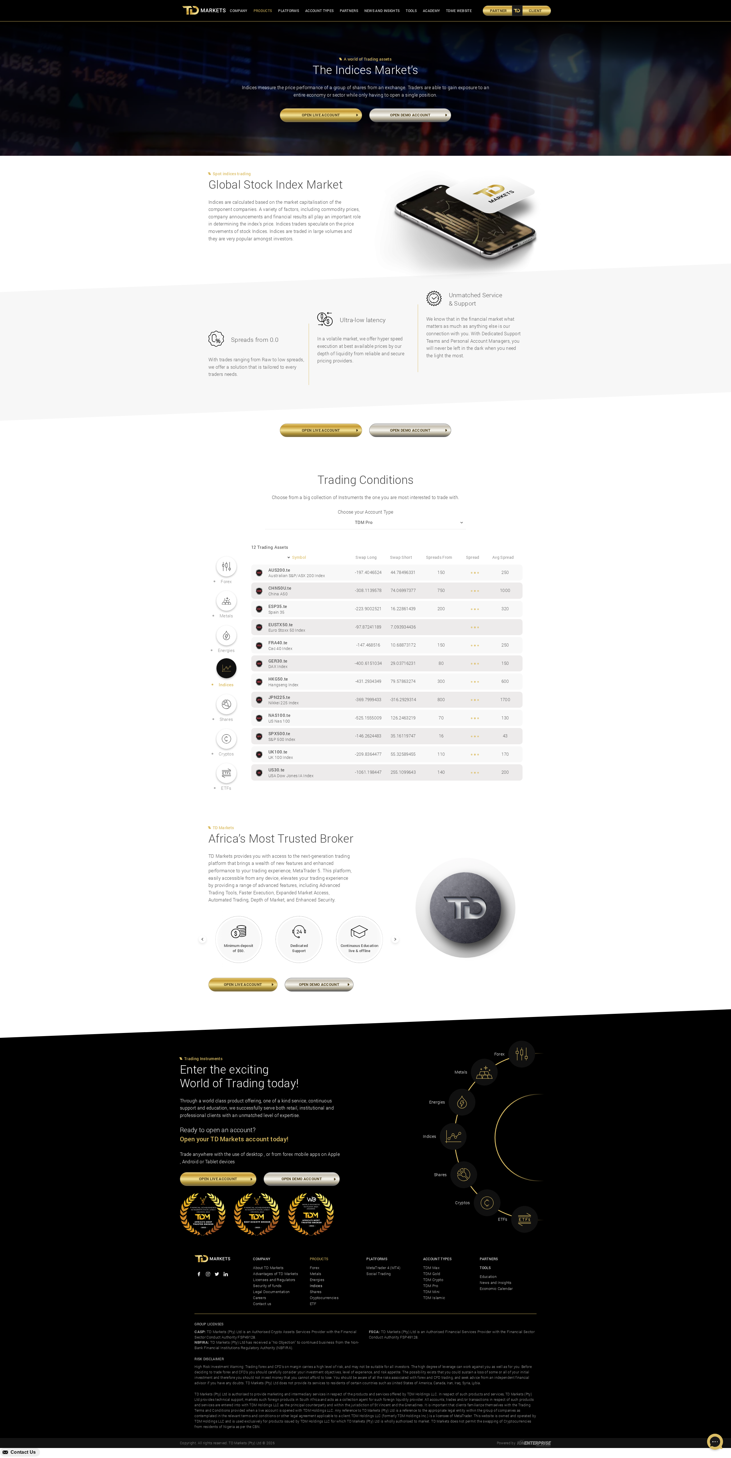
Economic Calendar (496, 1288)
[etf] (524, 1219)
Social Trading (378, 1273)
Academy (431, 10)
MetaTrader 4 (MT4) (383, 1267)
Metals (316, 1273)
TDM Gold (431, 1273)
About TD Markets (268, 1267)
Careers (259, 1297)
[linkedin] (225, 1275)
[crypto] (487, 1202)
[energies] (462, 1102)
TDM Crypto (433, 1279)
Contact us (262, 1303)
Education (488, 1276)
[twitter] (216, 1275)
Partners (349, 10)
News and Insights (381, 10)
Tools (411, 10)
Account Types (319, 10)
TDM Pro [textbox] (364, 522)
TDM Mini (431, 1291)
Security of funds (267, 1285)
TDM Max (431, 1267)
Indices (316, 1285)
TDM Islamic (434, 1297)
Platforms (288, 10)
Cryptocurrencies (324, 1297)
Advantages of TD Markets (275, 1273)
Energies (317, 1279)
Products (263, 10)
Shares (316, 1291)
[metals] (484, 1072)
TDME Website (459, 10)
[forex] (521, 1054)
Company (238, 10)
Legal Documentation (271, 1291)
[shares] (463, 1174)
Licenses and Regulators (274, 1279)
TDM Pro (430, 1285)
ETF (313, 1303)
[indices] (453, 1136)
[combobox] (365, 522)
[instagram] (207, 1275)
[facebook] (198, 1275)
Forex (315, 1267)
